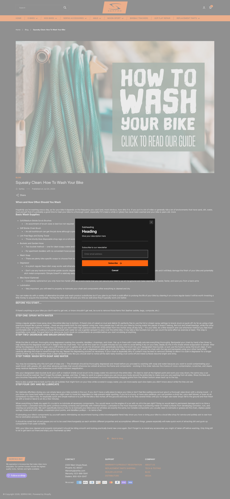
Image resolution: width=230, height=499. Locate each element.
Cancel (115, 270)
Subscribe (113, 263)
